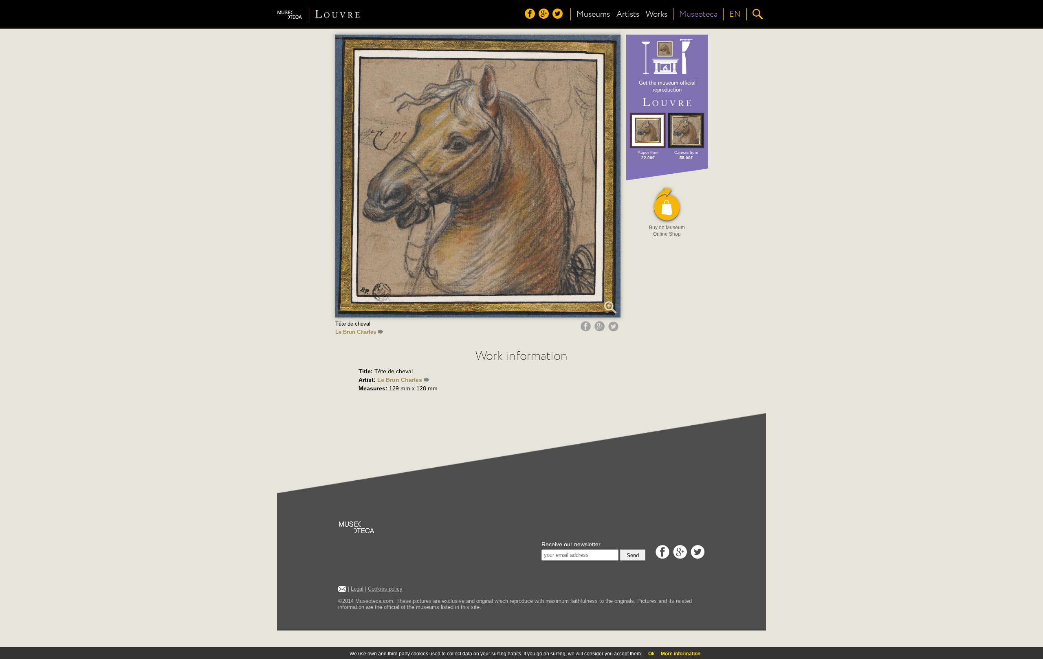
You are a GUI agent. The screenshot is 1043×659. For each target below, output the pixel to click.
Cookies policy (385, 589)
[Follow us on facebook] (531, 16)
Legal (357, 589)
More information (680, 654)
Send (633, 555)
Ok (651, 654)
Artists (627, 14)
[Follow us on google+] (545, 16)
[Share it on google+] (600, 329)
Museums (593, 14)
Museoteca (698, 14)
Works (656, 14)
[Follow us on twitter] (558, 16)
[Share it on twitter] (614, 329)
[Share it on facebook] (587, 329)
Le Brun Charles (355, 332)
